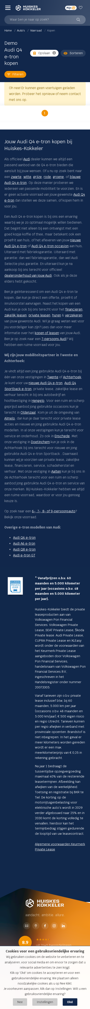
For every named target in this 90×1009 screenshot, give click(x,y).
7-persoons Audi (54, 339)
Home (8, 30)
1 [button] (44, 113)
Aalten (56, 471)
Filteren (17, 74)
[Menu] (7, 7)
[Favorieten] (81, 7)
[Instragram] (54, 926)
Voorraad (36, 30)
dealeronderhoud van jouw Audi (28, 275)
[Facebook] (45, 926)
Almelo (9, 418)
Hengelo (38, 401)
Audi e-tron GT (24, 555)
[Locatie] (35, 926)
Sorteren (76, 53)
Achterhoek (72, 377)
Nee (20, 1002)
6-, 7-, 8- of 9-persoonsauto (53, 511)
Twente (52, 377)
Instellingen (45, 1002)
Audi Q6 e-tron (24, 538)
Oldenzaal (28, 412)
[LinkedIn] (63, 926)
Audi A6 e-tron (24, 543)
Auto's (21, 30)
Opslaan (44, 53)
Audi (26, 159)
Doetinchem (40, 442)
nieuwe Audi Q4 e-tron (45, 383)
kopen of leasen (47, 333)
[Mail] (26, 926)
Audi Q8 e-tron (24, 549)
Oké (70, 1002)
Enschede (62, 436)
